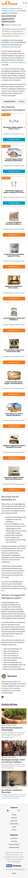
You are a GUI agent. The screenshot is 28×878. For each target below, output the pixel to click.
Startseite (5, 8)
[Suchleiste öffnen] (23, 3)
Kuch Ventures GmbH (19, 869)
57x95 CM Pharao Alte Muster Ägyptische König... (14, 255)
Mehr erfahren (16, 36)
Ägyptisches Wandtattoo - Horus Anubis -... (14, 287)
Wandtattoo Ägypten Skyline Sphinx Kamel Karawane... (14, 478)
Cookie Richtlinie (14, 823)
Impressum (14, 817)
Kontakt (14, 827)
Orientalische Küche (14, 847)
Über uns (14, 830)
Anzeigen (21, 101)
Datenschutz (14, 821)
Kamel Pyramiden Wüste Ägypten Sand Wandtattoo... (14, 382)
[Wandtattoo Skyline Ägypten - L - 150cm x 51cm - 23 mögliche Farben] (14, 121)
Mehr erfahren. (16, 861)
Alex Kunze (12, 676)
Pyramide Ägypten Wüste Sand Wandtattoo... (14, 318)
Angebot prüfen (14, 139)
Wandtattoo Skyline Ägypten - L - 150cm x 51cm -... (14, 128)
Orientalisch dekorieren (9, 11)
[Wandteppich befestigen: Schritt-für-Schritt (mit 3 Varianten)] (14, 755)
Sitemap (14, 814)
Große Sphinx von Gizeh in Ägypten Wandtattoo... (14, 414)
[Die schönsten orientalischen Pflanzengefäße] (14, 723)
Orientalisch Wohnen (15, 8)
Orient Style (14, 841)
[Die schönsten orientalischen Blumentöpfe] (14, 785)
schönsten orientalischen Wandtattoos (14, 62)
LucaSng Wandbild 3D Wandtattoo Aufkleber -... (14, 223)
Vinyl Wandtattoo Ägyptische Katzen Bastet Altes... (14, 350)
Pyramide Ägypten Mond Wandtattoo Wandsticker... (14, 159)
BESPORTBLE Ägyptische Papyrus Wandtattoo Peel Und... (14, 191)
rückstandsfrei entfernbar (10, 47)
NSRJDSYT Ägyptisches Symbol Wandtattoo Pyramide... (14, 446)
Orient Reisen (14, 838)
